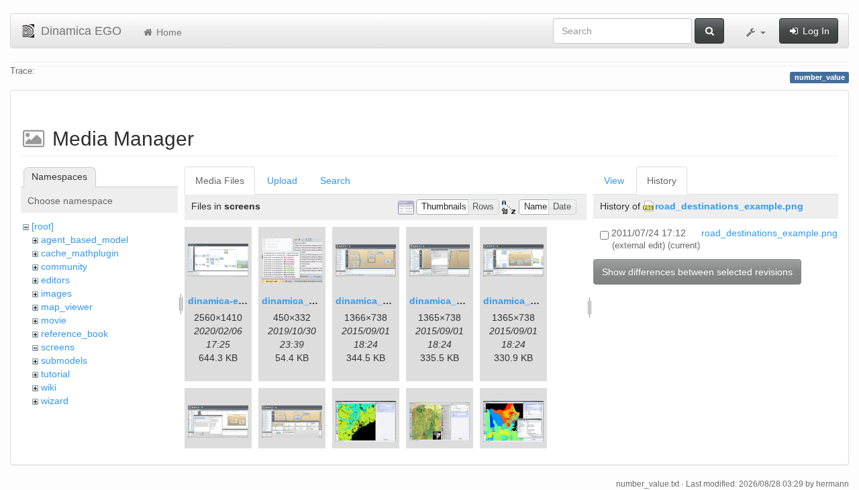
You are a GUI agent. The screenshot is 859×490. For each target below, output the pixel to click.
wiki (48, 387)
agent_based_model (84, 239)
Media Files (219, 180)
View (614, 180)
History (661, 180)
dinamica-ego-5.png (234, 300)
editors (55, 280)
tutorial (55, 374)
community (64, 266)
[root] (43, 226)
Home (168, 32)
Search (335, 180)
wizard (54, 400)
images (56, 293)
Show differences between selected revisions (697, 271)
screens (57, 347)
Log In (814, 31)
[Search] (709, 31)
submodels (64, 360)
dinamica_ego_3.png (384, 300)
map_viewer (67, 306)
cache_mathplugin (80, 253)
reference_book (74, 333)
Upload (282, 180)
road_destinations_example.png (729, 206)
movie (53, 320)
